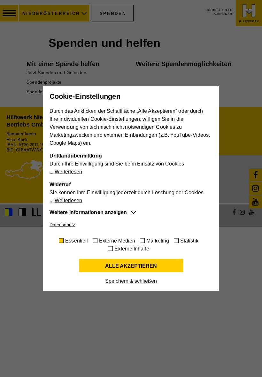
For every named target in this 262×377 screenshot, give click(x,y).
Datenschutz (62, 224)
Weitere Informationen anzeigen (88, 212)
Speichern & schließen (131, 281)
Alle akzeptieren (131, 266)
